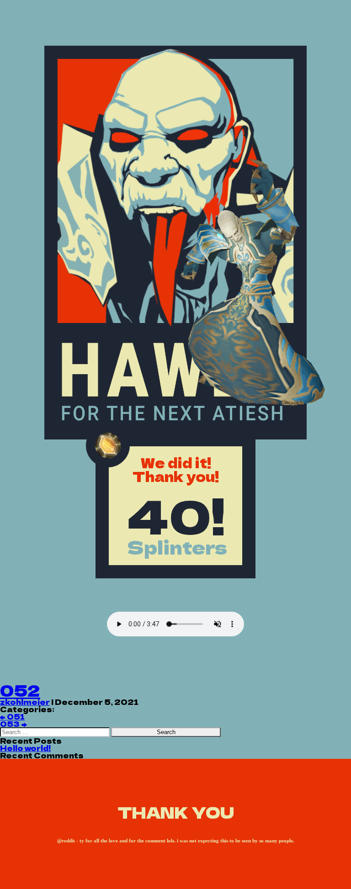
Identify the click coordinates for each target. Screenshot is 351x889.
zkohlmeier (25, 701)
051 (12, 716)
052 (20, 690)
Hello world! (25, 747)
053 (13, 723)
